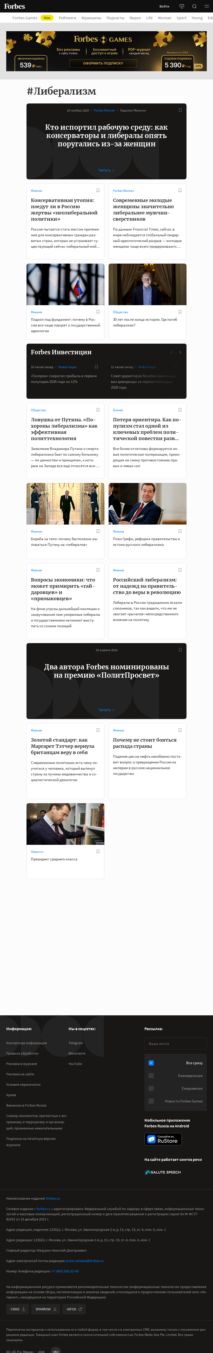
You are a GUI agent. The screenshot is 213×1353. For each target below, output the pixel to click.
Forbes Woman (104, 110)
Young (197, 17)
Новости (37, 851)
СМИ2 (15, 1309)
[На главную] (14, 6)
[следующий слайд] (180, 352)
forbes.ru (53, 1198)
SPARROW (43, 1309)
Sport (182, 17)
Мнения (36, 190)
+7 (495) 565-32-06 (65, 1271)
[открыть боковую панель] (182, 6)
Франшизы (91, 17)
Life (149, 17)
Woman (164, 17)
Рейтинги (67, 17)
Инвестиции (67, 367)
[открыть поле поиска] (194, 6)
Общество (120, 312)
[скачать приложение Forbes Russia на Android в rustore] (163, 1139)
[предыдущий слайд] (172, 352)
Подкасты (115, 17)
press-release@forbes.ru (85, 1260)
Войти (164, 6)
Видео (135, 17)
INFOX (71, 1309)
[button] (207, 6)
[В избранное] (180, 110)
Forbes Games (31, 17)
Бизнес (118, 410)
